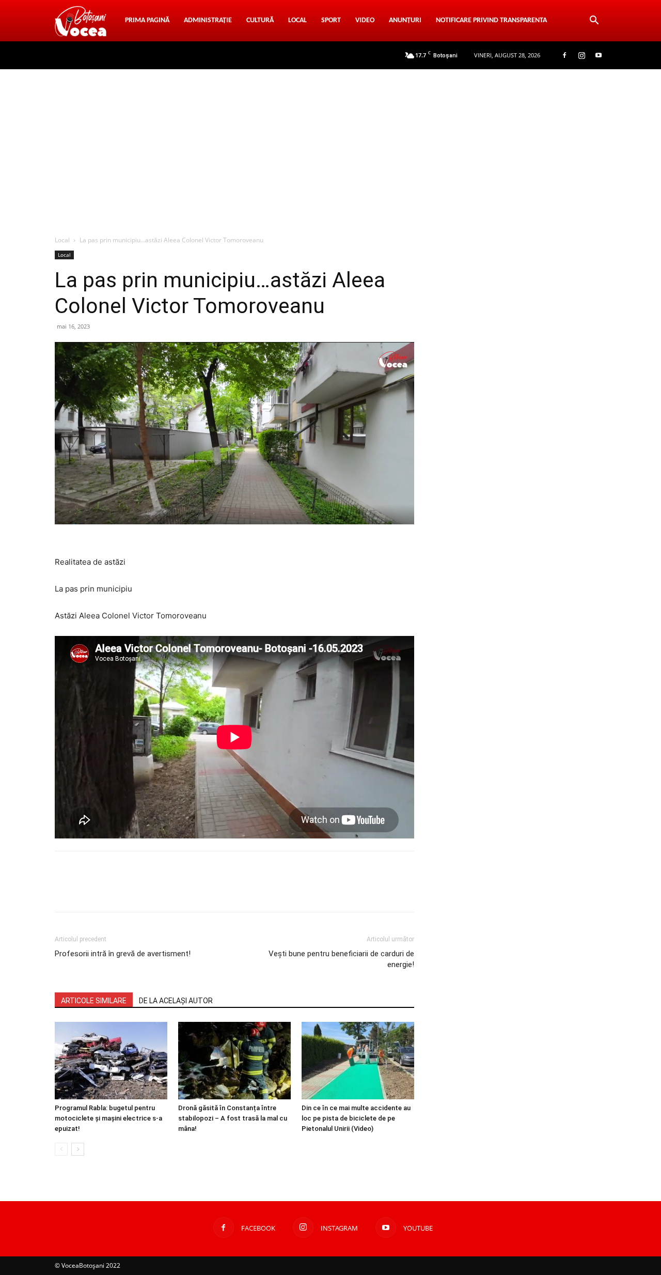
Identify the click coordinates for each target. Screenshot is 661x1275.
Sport (331, 20)
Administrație (208, 20)
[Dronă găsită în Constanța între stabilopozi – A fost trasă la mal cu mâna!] (234, 1060)
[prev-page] (61, 1149)
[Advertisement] (330, 146)
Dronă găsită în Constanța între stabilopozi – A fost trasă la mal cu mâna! (232, 1118)
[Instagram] (581, 55)
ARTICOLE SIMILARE (94, 1001)
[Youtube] (598, 55)
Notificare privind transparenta (491, 20)
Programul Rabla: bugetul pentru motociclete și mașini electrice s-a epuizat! (108, 1118)
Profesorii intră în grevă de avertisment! (123, 953)
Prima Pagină (147, 20)
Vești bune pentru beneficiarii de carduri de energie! (341, 959)
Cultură (260, 20)
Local (297, 20)
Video (364, 20)
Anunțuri (405, 20)
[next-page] (77, 1149)
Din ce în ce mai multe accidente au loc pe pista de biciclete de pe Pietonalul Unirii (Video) (356, 1118)
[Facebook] (564, 55)
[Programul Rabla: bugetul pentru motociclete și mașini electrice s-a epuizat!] (111, 1060)
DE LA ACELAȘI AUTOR (176, 1001)
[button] (593, 21)
